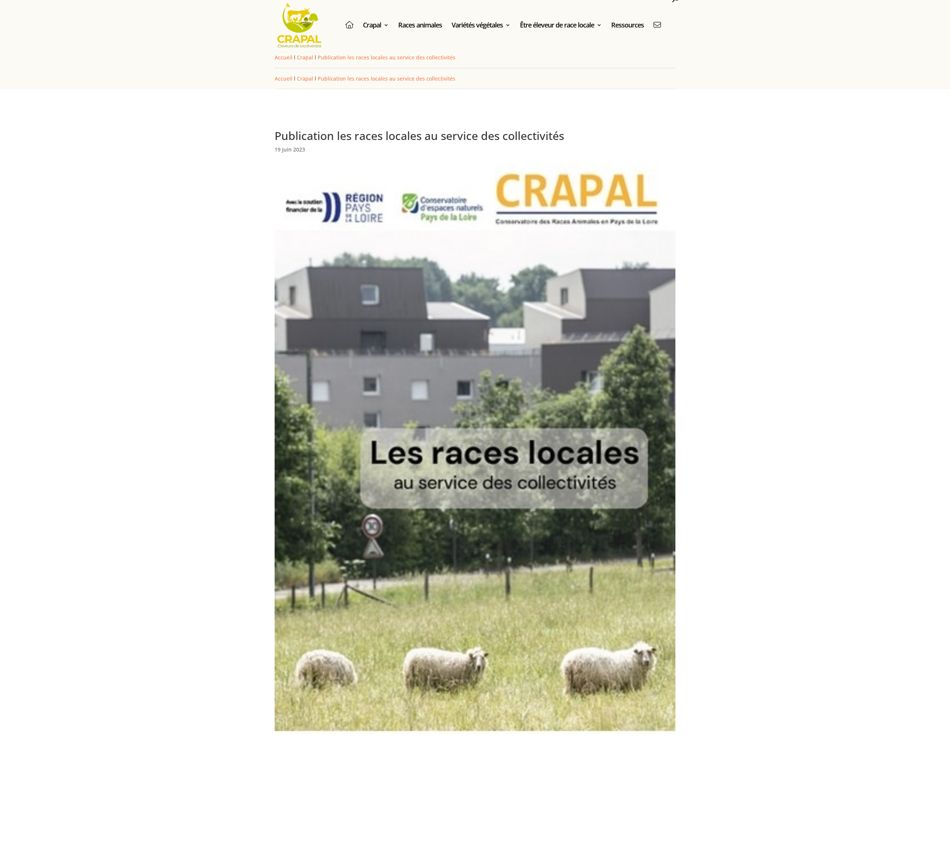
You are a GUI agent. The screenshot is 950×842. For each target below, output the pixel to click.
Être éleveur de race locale (557, 25)
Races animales (420, 25)
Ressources (627, 25)
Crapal (372, 25)
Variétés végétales (477, 25)
